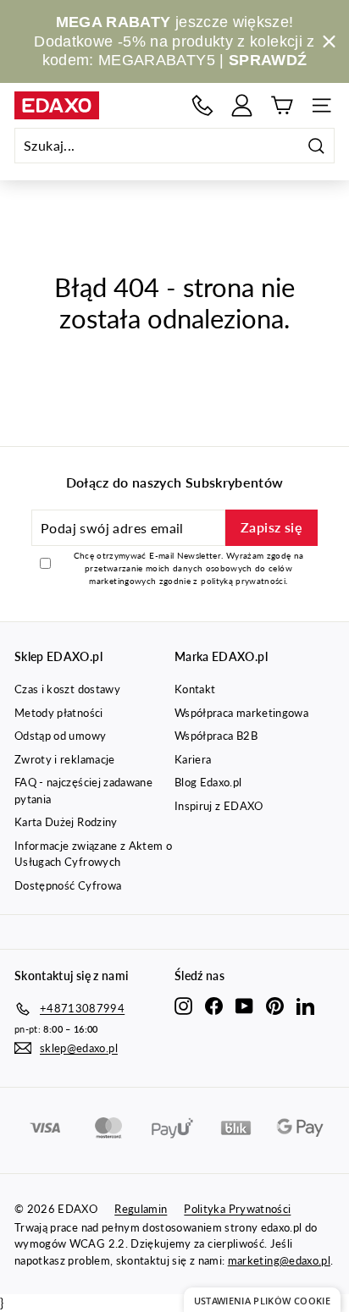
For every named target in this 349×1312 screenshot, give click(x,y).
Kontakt (194, 689)
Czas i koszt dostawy (67, 689)
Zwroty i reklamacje (64, 759)
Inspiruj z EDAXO (218, 806)
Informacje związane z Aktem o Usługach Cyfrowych (93, 854)
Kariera (192, 759)
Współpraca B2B (216, 735)
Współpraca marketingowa (241, 712)
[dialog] (262, 1299)
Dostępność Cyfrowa (67, 885)
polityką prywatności (243, 581)
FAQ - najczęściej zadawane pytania (83, 790)
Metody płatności (58, 712)
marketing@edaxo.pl (279, 1260)
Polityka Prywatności (237, 1209)
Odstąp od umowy (60, 735)
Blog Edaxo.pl (208, 782)
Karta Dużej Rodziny (66, 822)
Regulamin (140, 1209)
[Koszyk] (281, 105)
